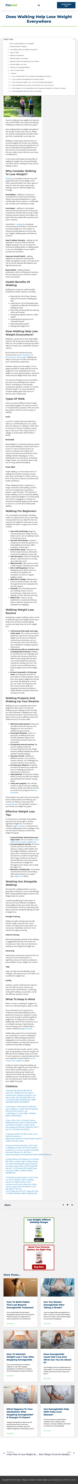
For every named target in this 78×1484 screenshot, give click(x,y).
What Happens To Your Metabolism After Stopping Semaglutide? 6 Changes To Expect (39, 88)
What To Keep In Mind (17, 70)
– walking (19, 224)
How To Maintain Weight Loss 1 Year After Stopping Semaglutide (32, 82)
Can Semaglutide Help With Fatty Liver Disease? (27, 91)
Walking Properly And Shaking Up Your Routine (24, 61)
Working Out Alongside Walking (19, 67)
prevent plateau (12, 804)
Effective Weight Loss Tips (18, 64)
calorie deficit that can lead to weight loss (24, 841)
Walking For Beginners (17, 55)
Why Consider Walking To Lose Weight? (22, 43)
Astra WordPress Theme (68, 1480)
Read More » (10, 1323)
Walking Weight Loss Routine (19, 58)
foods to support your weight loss (21, 1059)
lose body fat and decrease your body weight (19, 356)
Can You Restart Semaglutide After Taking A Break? (28, 79)
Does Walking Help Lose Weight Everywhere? (24, 49)
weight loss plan (18, 826)
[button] (38, 5)
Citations (13, 73)
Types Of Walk (14, 52)
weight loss (18, 876)
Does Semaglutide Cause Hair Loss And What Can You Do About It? (33, 85)
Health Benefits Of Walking (18, 46)
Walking (9, 178)
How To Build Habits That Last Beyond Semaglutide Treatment (31, 76)
